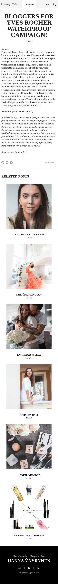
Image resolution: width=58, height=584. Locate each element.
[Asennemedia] (38, 568)
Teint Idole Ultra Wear (29, 234)
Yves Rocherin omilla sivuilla (40, 99)
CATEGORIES (29, 4)
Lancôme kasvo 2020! (29, 295)
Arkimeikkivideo (29, 475)
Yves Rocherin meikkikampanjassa (28, 57)
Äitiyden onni (29, 415)
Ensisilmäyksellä (29, 355)
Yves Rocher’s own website (32, 139)
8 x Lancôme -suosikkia (29, 535)
